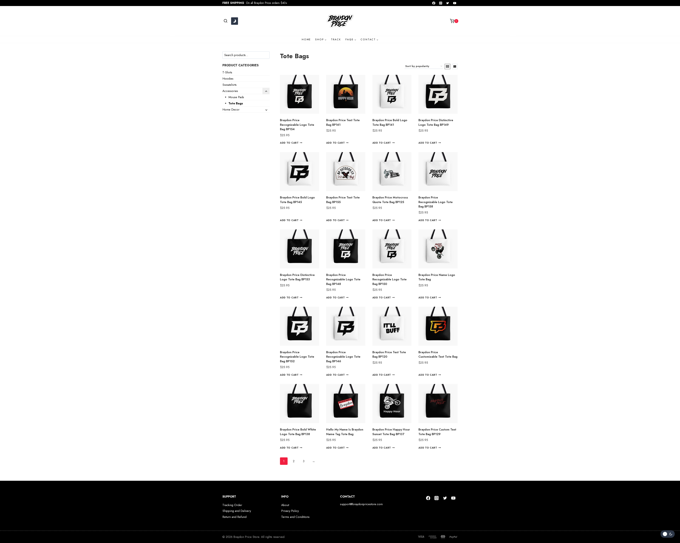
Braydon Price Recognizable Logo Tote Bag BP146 (343, 356)
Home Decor (230, 109)
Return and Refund (234, 517)
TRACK (336, 39)
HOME (306, 39)
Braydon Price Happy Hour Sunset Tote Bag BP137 (391, 431)
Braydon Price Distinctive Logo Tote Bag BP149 (435, 122)
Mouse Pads (236, 97)
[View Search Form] (225, 21)
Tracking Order (232, 505)
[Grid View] (447, 66)
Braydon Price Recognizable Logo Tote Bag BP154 (297, 124)
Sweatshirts (229, 85)
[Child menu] (266, 91)
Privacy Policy (290, 511)
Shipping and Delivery (236, 511)
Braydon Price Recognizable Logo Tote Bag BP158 (435, 202)
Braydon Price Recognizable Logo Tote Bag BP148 (343, 279)
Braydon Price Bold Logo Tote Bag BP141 (389, 122)
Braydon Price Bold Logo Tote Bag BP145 (297, 199)
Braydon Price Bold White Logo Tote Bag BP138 (298, 431)
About (285, 505)
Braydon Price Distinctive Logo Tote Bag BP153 (297, 277)
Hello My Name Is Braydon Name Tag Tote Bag (344, 431)
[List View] (455, 66)
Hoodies (227, 78)
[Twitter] (448, 3)
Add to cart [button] (289, 143)
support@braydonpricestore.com (361, 504)
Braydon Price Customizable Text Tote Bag (437, 354)
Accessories (230, 91)
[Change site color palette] (234, 21)
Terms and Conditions (295, 517)
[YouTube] (455, 3)
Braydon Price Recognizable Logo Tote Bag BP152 (297, 356)
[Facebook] (434, 3)
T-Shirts (227, 72)
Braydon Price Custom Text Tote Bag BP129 (437, 431)
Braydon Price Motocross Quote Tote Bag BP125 (390, 199)
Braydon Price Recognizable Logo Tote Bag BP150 (389, 279)
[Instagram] (441, 3)
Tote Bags (235, 103)
